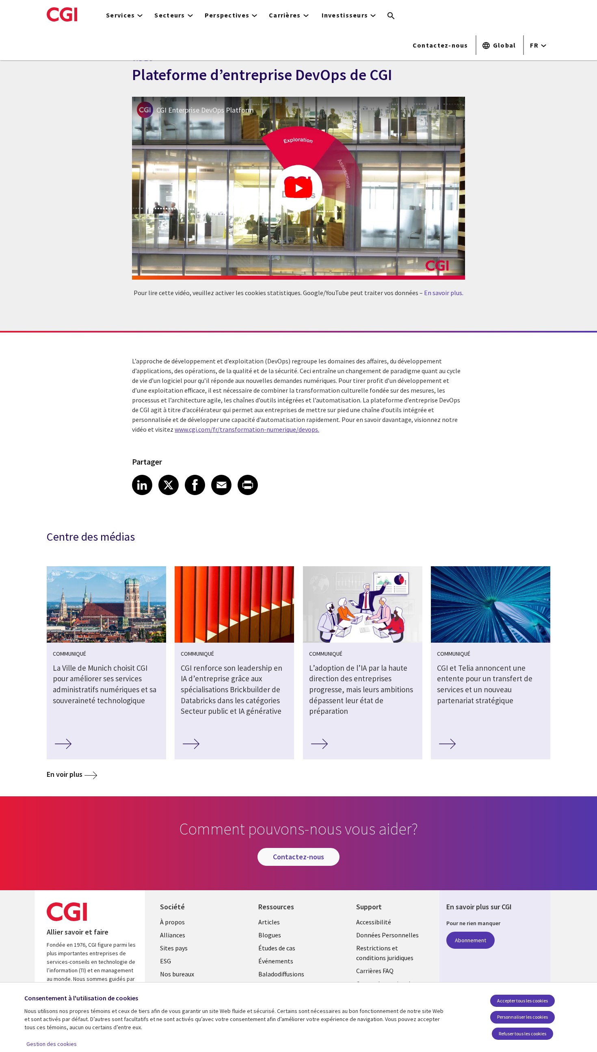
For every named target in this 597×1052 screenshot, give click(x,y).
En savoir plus (443, 293)
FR (534, 45)
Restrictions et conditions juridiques (384, 953)
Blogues (269, 935)
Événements (275, 961)
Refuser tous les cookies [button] (522, 1033)
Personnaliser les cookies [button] (522, 1017)
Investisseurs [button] (345, 15)
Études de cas (276, 948)
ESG (165, 961)
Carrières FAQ (375, 971)
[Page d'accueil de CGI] (62, 14)
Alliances (172, 935)
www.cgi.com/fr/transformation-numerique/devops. (247, 429)
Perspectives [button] (227, 15)
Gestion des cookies (51, 1044)
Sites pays (174, 948)
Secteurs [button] (169, 15)
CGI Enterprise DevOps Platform (205, 110)
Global (504, 45)
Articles (269, 922)
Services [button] (120, 15)
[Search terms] (391, 16)
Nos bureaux (177, 974)
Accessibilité (373, 922)
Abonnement (470, 940)
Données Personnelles (387, 935)
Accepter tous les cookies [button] (522, 1001)
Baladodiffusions (281, 974)
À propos (172, 922)
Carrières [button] (285, 15)
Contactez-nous (440, 45)
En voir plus (64, 774)
